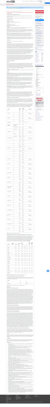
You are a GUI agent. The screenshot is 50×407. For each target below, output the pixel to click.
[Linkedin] (37, 396)
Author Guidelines (39, 23)
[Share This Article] (36, 18)
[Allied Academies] (10, 1)
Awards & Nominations (39, 12)
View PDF (37, 14)
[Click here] (39, 57)
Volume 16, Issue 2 (38, 94)
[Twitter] (35, 396)
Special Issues (39, 38)
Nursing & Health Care (38, 120)
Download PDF (41, 14)
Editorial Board (39, 21)
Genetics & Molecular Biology (39, 116)
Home (6, 396)
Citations (38, 29)
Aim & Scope (38, 27)
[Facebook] (34, 396)
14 (20, 67)
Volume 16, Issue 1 (38, 95)
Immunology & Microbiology (39, 117)
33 (22, 332)
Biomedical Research (17, 25)
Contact (7, 400)
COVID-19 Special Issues (40, 45)
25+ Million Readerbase (40, 10)
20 (15, 300)
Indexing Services (39, 42)
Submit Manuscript (39, 35)
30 (27, 326)
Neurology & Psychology (39, 119)
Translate (41, 2)
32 (22, 331)
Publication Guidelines (8, 399)
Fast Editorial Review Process (39, 25)
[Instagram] (38, 396)
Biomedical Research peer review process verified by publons (39, 65)
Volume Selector (39, 40)
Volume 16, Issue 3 (38, 93)
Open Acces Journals (8, 397)
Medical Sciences (38, 118)
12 (21, 58)
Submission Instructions (8, 398)
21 (20, 308)
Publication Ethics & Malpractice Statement (39, 33)
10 (30, 291)
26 (24, 324)
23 (11, 318)
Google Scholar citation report (38, 47)
